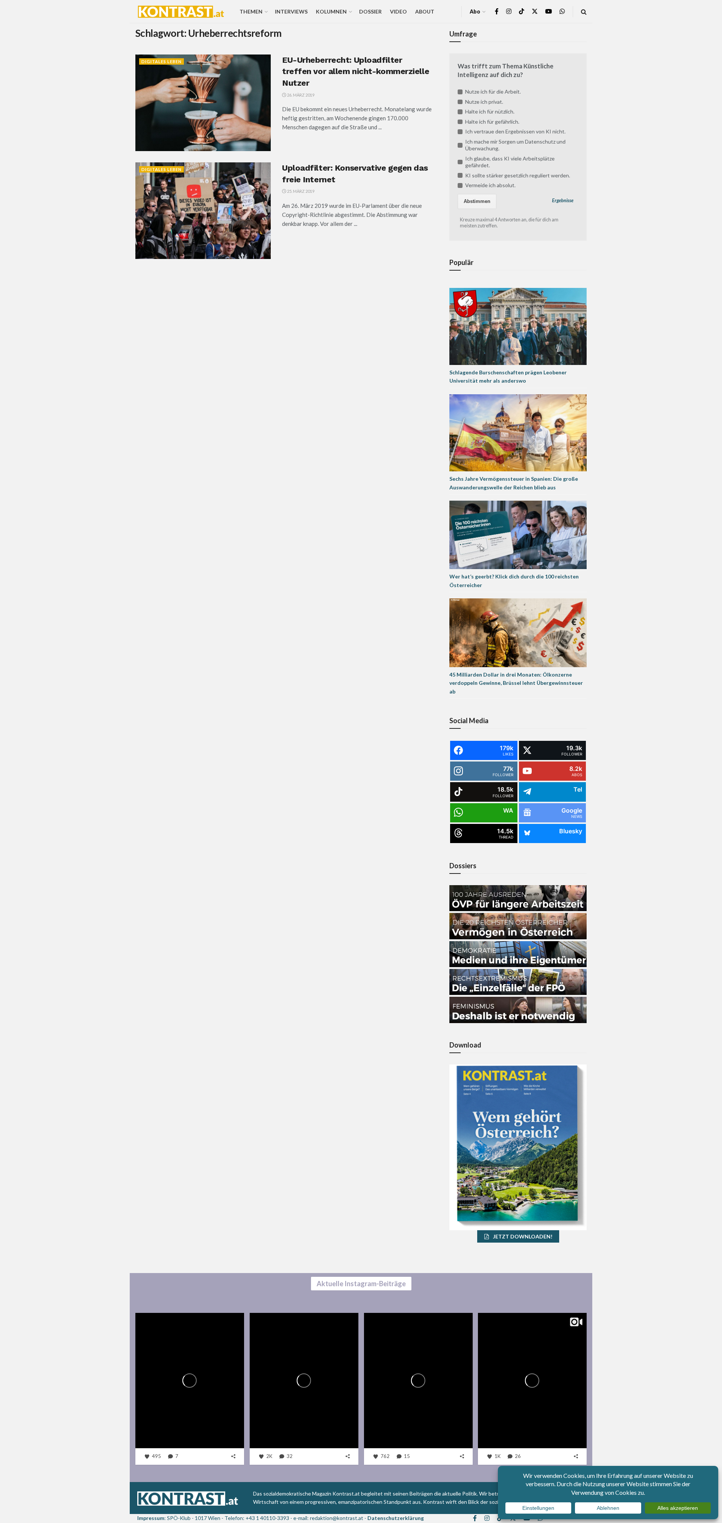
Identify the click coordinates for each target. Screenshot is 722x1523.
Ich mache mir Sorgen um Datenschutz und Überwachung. (515, 144)
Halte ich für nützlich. (489, 111)
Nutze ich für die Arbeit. (493, 91)
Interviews (291, 11)
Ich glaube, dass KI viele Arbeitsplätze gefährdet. (510, 161)
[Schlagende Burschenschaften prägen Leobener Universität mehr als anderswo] (518, 325)
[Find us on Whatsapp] (562, 11)
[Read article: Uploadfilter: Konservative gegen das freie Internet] (203, 210)
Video (398, 11)
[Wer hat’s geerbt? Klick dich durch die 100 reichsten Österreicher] (518, 534)
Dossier (370, 11)
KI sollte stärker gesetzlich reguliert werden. (517, 175)
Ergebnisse (562, 200)
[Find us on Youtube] (548, 11)
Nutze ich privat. (484, 101)
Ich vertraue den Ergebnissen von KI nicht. (515, 131)
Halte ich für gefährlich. (492, 121)
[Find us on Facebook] (497, 11)
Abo (475, 11)
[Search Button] (584, 11)
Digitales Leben (161, 61)
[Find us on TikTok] (521, 11)
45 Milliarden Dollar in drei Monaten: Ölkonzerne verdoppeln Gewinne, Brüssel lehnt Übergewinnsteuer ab (516, 683)
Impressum (150, 1518)
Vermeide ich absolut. (490, 185)
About (424, 11)
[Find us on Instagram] (508, 11)
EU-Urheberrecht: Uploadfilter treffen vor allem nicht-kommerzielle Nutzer (355, 71)
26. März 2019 (300, 94)
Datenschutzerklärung (395, 1518)
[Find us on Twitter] (535, 11)
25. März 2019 (300, 191)
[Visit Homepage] (180, 11)
